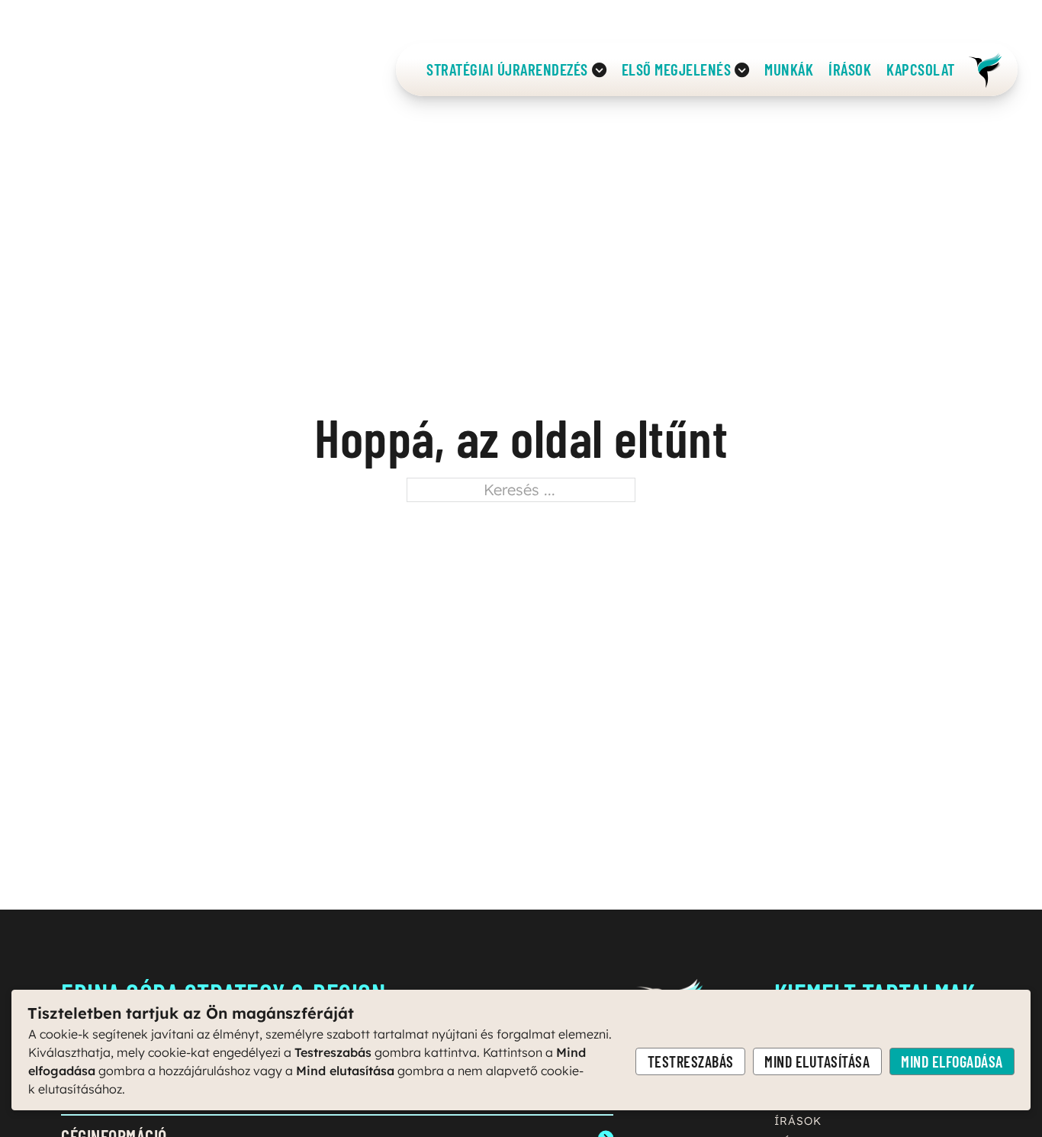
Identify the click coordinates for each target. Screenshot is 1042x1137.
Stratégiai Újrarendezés (507, 70)
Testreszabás (691, 1061)
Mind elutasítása (817, 1061)
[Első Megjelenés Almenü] (742, 69)
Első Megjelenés (677, 70)
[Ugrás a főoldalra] (984, 69)
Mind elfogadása (952, 1061)
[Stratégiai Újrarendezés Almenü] (599, 69)
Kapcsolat (920, 70)
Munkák (788, 70)
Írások (849, 70)
